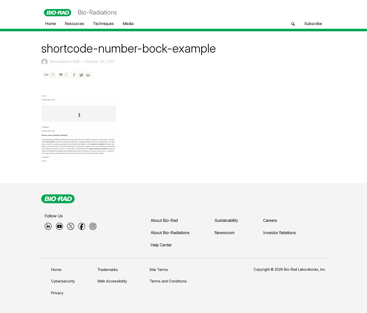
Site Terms (159, 269)
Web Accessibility (112, 281)
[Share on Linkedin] (88, 75)
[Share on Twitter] (81, 75)
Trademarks (107, 269)
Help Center (161, 244)
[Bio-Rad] (58, 198)
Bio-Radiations (97, 12)
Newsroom (224, 232)
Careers (270, 220)
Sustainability (226, 220)
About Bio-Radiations (170, 232)
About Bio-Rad (164, 220)
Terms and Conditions (168, 281)
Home (56, 269)
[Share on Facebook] (74, 75)
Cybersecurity (63, 281)
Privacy (57, 293)
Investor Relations (279, 232)
